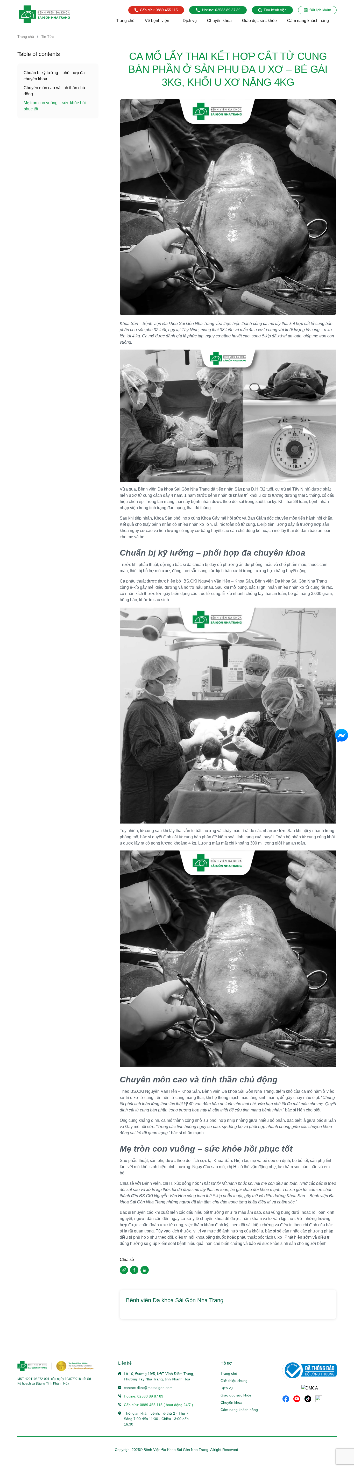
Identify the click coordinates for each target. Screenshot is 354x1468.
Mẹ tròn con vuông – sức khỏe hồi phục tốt (55, 106)
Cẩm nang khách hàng (239, 1410)
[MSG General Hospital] (44, 14)
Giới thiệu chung (234, 1381)
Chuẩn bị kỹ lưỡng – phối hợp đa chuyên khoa (54, 75)
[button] (124, 1270)
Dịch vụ (227, 1388)
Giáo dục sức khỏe (236, 1395)
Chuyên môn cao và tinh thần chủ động (54, 91)
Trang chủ (25, 36)
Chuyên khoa (231, 1402)
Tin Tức (47, 36)
